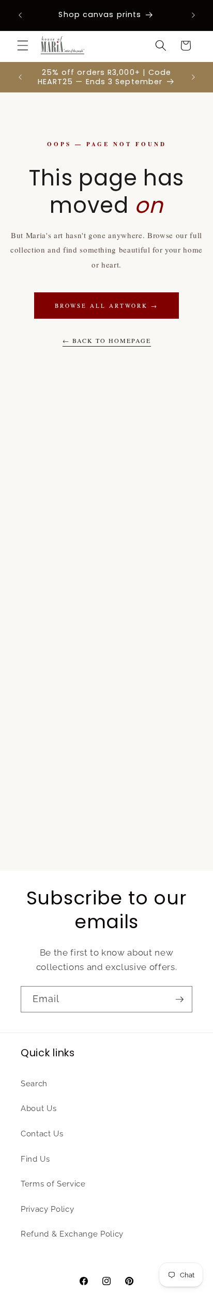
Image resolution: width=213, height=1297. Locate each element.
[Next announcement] (193, 15)
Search (34, 1083)
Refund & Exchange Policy (72, 1234)
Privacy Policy (47, 1209)
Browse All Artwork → (106, 305)
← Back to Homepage (107, 340)
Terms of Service (53, 1184)
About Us (38, 1108)
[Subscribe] (179, 999)
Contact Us (42, 1133)
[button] (22, 45)
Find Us (35, 1159)
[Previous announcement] (20, 15)
